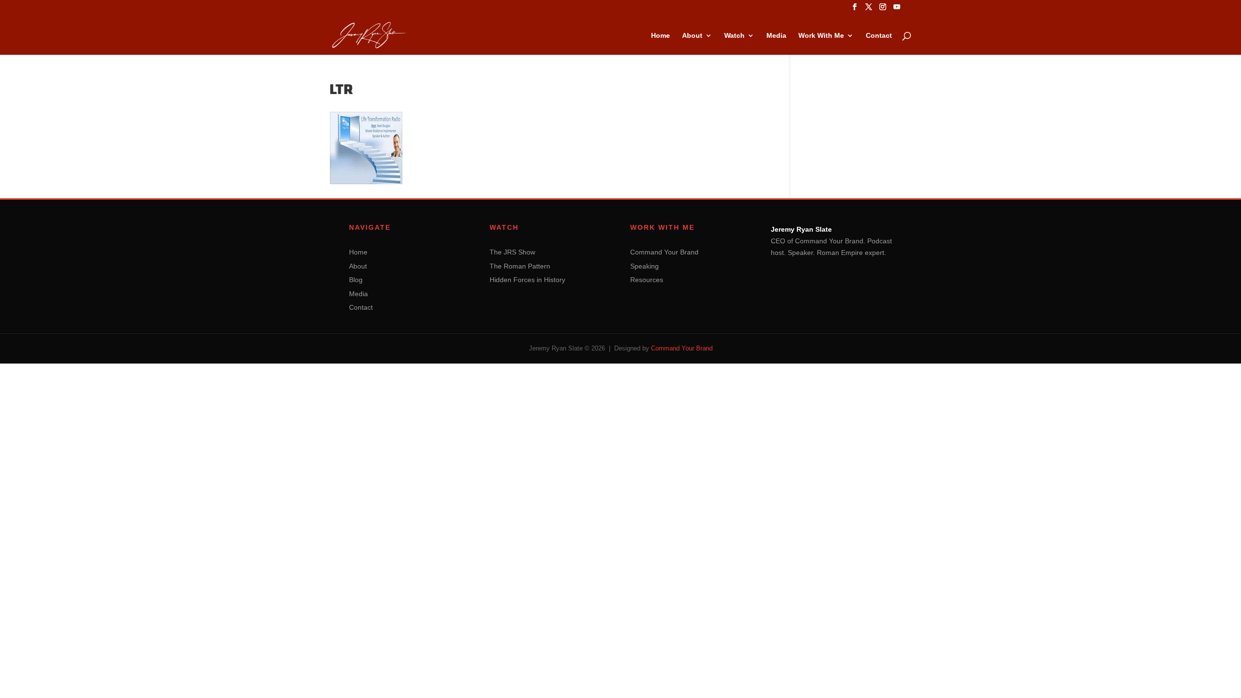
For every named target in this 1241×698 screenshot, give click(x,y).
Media (776, 35)
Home (660, 35)
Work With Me (821, 35)
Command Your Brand (664, 252)
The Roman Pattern (520, 266)
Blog (356, 280)
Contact (879, 35)
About (692, 35)
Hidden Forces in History (527, 280)
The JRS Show (512, 252)
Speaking (644, 266)
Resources (646, 280)
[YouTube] (896, 9)
